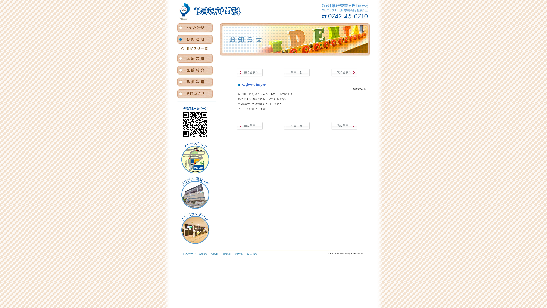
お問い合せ (252, 253)
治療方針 (215, 253)
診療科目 (239, 253)
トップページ (189, 253)
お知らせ (203, 253)
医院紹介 (227, 253)
